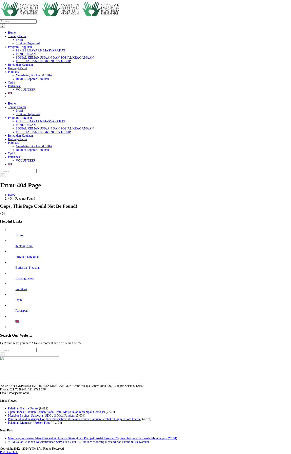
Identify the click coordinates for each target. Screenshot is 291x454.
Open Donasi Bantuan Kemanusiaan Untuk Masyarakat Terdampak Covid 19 (56, 412)
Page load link (9, 452)
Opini (19, 300)
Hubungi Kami (24, 278)
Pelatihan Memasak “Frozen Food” (30, 422)
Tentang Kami (24, 246)
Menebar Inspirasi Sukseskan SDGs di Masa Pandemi (41, 415)
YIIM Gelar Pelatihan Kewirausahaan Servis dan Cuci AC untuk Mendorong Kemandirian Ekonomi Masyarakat (78, 442)
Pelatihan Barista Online (23, 408)
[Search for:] (18, 21)
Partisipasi (21, 310)
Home (19, 235)
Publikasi (21, 289)
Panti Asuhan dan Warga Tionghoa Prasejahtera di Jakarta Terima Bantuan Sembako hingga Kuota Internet (74, 419)
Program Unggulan (27, 256)
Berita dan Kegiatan (27, 267)
